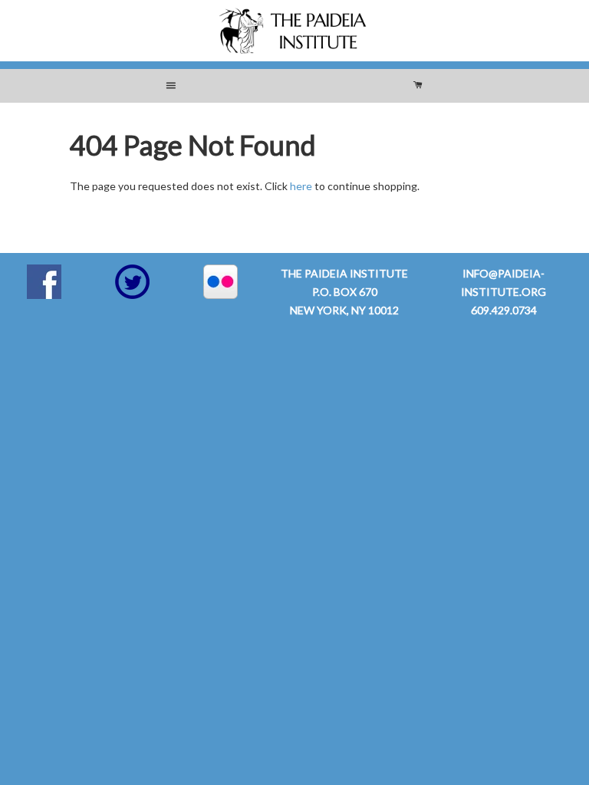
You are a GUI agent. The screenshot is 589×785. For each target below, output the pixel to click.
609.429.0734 (504, 310)
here (301, 185)
